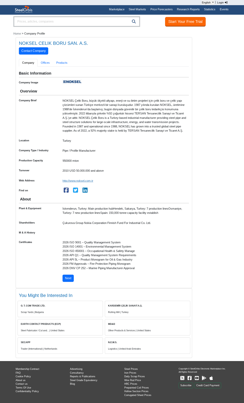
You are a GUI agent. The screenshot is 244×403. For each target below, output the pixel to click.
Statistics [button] (209, 9)
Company (28, 62)
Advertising (76, 369)
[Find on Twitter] (75, 191)
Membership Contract (27, 369)
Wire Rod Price (132, 380)
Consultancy (77, 372)
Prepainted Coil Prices (136, 387)
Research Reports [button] (188, 9)
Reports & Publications (82, 376)
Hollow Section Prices (136, 391)
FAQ (18, 372)
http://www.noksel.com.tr (78, 180)
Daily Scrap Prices (134, 376)
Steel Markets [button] (137, 9)
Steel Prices (131, 369)
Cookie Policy (23, 376)
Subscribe (185, 385)
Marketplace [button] (116, 9)
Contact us (22, 383)
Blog (72, 383)
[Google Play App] (204, 378)
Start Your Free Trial (185, 21)
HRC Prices (130, 383)
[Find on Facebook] (66, 191)
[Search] (133, 21)
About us (21, 380)
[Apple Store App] (211, 378)
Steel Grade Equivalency (83, 380)
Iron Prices (130, 372)
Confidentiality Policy (27, 391)
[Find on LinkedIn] (85, 191)
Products (61, 62)
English (206, 2)
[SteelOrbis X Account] (182, 378)
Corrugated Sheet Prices (137, 395)
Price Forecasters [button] (161, 9)
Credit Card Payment (207, 385)
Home (17, 33)
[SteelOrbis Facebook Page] (189, 378)
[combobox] (76, 21)
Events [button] (224, 9)
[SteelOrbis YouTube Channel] (197, 378)
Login (221, 2)
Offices (45, 62)
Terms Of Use (23, 387)
